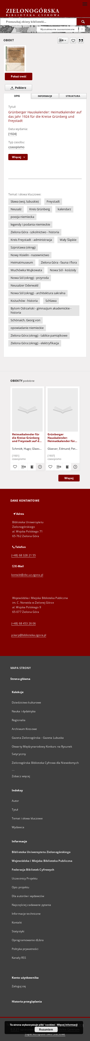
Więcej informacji (67, 1024)
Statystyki (18, 931)
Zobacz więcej (21, 776)
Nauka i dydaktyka (24, 711)
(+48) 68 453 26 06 (23, 623)
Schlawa (51, 301)
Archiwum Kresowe (24, 729)
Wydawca (18, 827)
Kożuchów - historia (24, 301)
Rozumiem (46, 1029)
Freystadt (53, 202)
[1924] (12, 134)
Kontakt (17, 922)
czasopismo (16, 147)
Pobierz (20, 88)
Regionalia (18, 720)
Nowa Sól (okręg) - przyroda (30, 278)
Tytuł (15, 810)
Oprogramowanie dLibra (28, 940)
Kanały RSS (19, 958)
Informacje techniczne (26, 914)
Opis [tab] (17, 96)
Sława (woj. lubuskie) (25, 202)
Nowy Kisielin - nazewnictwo (30, 255)
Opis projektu (20, 887)
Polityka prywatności (25, 949)
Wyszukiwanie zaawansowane (57, 29)
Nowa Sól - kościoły (63, 270)
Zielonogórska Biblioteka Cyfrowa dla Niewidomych (45, 763)
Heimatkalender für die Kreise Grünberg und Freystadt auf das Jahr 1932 (27, 437)
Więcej (69, 478)
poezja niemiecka (22, 217)
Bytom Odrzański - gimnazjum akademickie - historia (41, 310)
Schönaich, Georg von (25, 320)
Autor (15, 801)
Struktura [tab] (73, 96)
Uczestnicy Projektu (24, 878)
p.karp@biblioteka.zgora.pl (28, 635)
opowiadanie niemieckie (27, 328)
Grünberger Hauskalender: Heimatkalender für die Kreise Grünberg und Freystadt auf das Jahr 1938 (63, 437)
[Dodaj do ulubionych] (73, 40)
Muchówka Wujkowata (26, 270)
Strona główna (20, 679)
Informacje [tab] (45, 96)
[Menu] (85, 3)
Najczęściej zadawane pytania (31, 905)
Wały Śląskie (68, 240)
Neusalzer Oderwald (24, 285)
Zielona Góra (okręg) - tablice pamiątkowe (39, 335)
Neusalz (16, 209)
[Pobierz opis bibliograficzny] (23, 467)
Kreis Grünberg (39, 209)
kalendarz (64, 209)
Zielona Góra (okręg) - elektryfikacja (35, 343)
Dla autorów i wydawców (28, 896)
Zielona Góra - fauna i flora (59, 262)
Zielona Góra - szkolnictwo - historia (35, 232)
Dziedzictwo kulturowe (26, 702)
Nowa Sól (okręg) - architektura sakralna (38, 293)
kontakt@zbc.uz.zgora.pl (27, 575)
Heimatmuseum (22, 262)
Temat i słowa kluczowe (27, 818)
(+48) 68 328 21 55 (23, 555)
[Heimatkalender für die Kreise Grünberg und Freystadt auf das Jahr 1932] (27, 409)
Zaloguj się (19, 986)
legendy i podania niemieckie (30, 224)
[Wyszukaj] (83, 21)
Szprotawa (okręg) (23, 247)
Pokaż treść (18, 76)
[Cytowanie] (81, 40)
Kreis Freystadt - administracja (31, 240)
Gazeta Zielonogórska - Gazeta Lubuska (38, 738)
